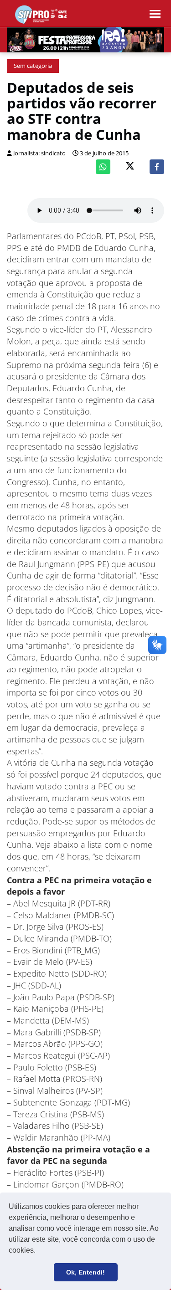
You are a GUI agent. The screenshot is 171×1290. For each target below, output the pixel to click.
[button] (38, 1251)
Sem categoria (33, 66)
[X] (130, 167)
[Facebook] (157, 166)
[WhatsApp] (103, 166)
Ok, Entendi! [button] (85, 1272)
